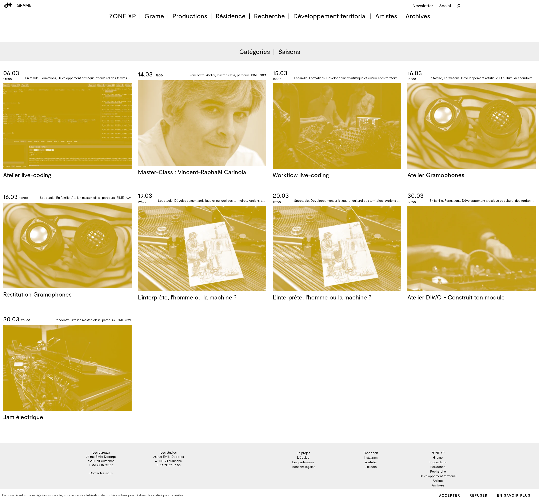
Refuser (479, 495)
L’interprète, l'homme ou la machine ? (187, 297)
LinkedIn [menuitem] (371, 467)
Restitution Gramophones (37, 294)
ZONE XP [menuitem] (122, 16)
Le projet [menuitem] (303, 453)
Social (445, 5)
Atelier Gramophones (435, 174)
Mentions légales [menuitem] (303, 467)
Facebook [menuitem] (370, 453)
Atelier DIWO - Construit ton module (456, 297)
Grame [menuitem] (154, 16)
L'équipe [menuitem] (303, 457)
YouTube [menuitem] (370, 462)
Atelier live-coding (27, 174)
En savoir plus (514, 495)
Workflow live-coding (301, 174)
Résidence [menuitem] (230, 16)
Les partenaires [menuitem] (303, 462)
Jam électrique (23, 416)
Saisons (289, 51)
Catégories (254, 51)
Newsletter (422, 5)
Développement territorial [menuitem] (330, 16)
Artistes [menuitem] (386, 16)
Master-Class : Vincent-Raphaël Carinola (192, 171)
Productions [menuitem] (189, 16)
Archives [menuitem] (418, 16)
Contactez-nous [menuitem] (101, 473)
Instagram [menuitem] (371, 457)
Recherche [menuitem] (269, 16)
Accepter (449, 495)
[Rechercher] (458, 5)
